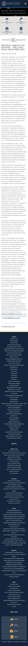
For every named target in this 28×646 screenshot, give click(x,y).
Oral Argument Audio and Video (14, 347)
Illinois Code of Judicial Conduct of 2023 (14, 455)
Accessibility (24, 641)
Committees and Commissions (14, 353)
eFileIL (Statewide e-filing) (14, 485)
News (13, 38)
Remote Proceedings (14, 418)
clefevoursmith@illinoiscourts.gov (11, 314)
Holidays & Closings (14, 428)
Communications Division (14, 590)
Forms (14, 508)
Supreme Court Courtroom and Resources (14, 365)
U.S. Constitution (14, 473)
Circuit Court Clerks (14, 397)
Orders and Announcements (14, 345)
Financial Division (14, 588)
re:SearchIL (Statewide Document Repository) (14, 483)
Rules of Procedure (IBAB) (14, 467)
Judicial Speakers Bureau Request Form (14, 518)
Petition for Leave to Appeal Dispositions (14, 351)
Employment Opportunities (14, 422)
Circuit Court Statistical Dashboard (14, 405)
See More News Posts (9, 326)
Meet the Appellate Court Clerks (14, 387)
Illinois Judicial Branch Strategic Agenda (14, 558)
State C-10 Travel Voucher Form (14, 520)
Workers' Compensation (14, 381)
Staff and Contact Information (14, 361)
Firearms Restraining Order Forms (14, 539)
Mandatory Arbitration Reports (14, 562)
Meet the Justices (14, 340)
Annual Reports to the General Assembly (14, 560)
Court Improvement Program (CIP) (14, 493)
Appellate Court (14, 367)
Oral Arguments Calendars (14, 383)
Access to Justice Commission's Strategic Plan (14, 566)
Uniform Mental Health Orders (14, 512)
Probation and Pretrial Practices (14, 495)
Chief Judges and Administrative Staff (14, 395)
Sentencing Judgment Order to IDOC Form (14, 541)
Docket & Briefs (14, 343)
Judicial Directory (14, 401)
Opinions (14, 443)
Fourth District (14, 377)
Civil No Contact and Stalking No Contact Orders (14, 543)
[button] (25, 4)
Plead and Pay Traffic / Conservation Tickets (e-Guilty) (14, 403)
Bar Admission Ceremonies (14, 501)
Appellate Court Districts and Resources (14, 391)
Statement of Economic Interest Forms (14, 497)
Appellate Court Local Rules (14, 389)
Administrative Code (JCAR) (14, 465)
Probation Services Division (14, 604)
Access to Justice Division (14, 586)
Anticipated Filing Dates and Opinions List (14, 349)
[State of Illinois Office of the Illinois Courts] (10, 3)
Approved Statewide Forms (14, 510)
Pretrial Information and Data (14, 438)
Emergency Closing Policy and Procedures (14, 528)
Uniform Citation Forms (14, 524)
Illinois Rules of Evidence (14, 457)
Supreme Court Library (14, 363)
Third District (14, 375)
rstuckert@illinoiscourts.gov (11, 318)
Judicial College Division (14, 598)
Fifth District (14, 379)
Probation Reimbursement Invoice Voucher (14, 514)
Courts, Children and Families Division (14, 592)
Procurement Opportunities (14, 426)
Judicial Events (14, 416)
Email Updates (16, 641)
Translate (3, 641)
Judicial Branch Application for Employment (14, 522)
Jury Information (14, 399)
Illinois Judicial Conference (14, 434)
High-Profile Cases (14, 420)
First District (14, 371)
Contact (14, 606)
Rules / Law (14, 449)
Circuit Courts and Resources (14, 409)
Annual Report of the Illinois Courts (14, 552)
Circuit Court (14, 393)
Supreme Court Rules (14, 451)
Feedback (9, 641)
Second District (14, 373)
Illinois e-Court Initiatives (14, 480)
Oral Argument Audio (14, 385)
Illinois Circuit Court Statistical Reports (14, 568)
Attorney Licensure (14, 357)
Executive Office (14, 584)
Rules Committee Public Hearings (14, 355)
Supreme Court (14, 338)
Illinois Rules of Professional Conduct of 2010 (14, 453)
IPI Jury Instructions (14, 461)
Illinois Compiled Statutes (14, 463)
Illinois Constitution (14, 471)
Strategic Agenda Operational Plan (14, 564)
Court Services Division (14, 594)
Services (14, 479)
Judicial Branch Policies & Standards (14, 432)
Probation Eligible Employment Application (14, 424)
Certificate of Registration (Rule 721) (14, 359)
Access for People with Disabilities (14, 414)
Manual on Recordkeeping (14, 407)
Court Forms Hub (14, 526)
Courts (14, 337)
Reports (14, 550)
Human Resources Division (14, 596)
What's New (14, 612)
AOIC (14, 582)
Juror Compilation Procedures (14, 469)
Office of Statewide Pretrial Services (14, 436)
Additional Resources (14, 411)
